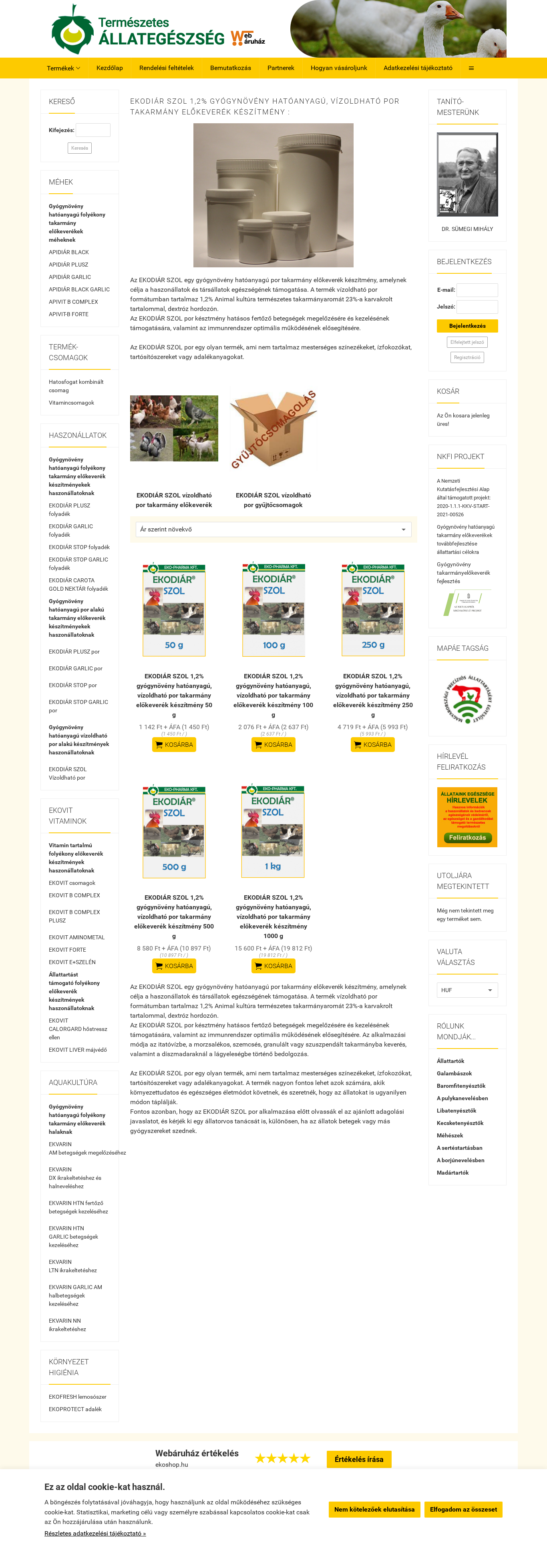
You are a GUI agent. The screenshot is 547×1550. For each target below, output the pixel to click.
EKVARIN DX (75, 1177)
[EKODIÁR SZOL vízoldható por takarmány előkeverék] (174, 428)
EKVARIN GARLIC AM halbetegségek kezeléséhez (75, 1295)
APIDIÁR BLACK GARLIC (79, 289)
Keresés (79, 148)
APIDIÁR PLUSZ (68, 264)
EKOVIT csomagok (72, 883)
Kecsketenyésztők (460, 1123)
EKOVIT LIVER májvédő (78, 1050)
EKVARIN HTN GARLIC (73, 1236)
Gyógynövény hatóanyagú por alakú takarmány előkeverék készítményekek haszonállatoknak (77, 618)
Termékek (63, 68)
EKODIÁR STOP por (73, 685)
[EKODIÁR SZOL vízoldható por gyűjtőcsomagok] (273, 428)
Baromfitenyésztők (461, 1086)
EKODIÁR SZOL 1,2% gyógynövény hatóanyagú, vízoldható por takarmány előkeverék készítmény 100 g (273, 695)
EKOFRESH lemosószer (78, 1397)
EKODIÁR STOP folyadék (79, 547)
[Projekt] (468, 603)
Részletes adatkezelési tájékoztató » (95, 1533)
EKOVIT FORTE (67, 949)
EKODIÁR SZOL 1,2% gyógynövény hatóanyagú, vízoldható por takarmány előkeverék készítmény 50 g (174, 695)
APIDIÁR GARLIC (70, 277)
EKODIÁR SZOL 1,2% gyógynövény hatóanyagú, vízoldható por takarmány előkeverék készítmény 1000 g (273, 917)
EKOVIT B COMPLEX (74, 895)
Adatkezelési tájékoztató (418, 68)
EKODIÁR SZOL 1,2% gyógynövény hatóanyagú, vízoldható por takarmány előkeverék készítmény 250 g (373, 695)
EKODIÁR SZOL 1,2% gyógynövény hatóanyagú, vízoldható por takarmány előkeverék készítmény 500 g (174, 917)
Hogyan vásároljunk (339, 68)
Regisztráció (467, 357)
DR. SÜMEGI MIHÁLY (467, 229)
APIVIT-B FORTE (68, 314)
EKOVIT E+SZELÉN (72, 962)
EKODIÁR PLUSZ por (74, 651)
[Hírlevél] (467, 817)
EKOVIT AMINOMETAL (77, 937)
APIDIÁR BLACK (69, 252)
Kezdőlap (110, 68)
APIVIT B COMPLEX (73, 302)
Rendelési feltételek (166, 68)
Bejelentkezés (467, 326)
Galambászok (454, 1073)
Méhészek (450, 1135)
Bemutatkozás (230, 68)
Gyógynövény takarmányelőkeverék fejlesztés (463, 572)
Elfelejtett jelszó (467, 342)
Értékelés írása (359, 1459)
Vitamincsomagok (71, 402)
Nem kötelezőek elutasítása (374, 1509)
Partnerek (280, 68)
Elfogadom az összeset (463, 1509)
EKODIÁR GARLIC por (76, 668)
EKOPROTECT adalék (75, 1409)
